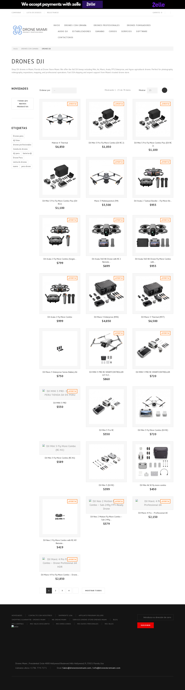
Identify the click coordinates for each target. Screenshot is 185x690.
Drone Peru (18, 157)
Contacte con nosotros (40, 615)
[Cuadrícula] (164, 90)
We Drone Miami (59, 619)
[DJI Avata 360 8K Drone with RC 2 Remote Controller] (106, 235)
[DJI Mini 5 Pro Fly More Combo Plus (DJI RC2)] (60, 177)
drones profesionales (22, 144)
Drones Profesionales (107, 25)
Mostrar (142, 90)
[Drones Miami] (30, 31)
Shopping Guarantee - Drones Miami (29, 619)
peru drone (26, 166)
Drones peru (18, 136)
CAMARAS (99, 31)
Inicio (56, 25)
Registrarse (53, 12)
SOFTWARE (141, 31)
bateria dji (27, 153)
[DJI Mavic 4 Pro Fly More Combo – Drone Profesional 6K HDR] (60, 563)
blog (115, 619)
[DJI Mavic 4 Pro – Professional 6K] (153, 503)
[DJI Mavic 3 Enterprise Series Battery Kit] (60, 348)
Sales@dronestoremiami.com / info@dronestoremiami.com (91, 668)
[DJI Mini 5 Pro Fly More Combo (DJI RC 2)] (106, 119)
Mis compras (18, 624)
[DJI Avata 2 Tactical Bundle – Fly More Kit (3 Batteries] (153, 177)
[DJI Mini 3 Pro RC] (106, 406)
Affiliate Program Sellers (91, 615)
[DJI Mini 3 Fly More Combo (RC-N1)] (60, 448)
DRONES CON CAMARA (29, 49)
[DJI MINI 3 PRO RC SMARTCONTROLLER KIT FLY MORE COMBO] (106, 348)
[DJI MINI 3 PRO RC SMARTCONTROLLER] (153, 348)
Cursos (113, 31)
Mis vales (109, 624)
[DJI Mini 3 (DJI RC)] (106, 462)
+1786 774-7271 (38, 668)
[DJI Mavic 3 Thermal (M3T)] (153, 293)
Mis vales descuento (40, 624)
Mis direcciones (63, 624)
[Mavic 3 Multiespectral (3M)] (106, 177)
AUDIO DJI (63, 31)
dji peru (16, 153)
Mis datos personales (87, 624)
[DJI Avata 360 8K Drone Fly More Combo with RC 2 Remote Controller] (153, 235)
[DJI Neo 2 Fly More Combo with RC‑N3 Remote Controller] (60, 517)
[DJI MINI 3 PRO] (60, 393)
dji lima (16, 140)
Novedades (20, 88)
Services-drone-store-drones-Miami (90, 619)
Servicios (126, 31)
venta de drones (20, 162)
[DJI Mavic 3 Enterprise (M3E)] (106, 293)
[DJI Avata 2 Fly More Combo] (60, 293)
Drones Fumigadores (139, 25)
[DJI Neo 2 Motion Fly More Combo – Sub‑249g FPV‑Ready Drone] (106, 505)
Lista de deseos (34, 12)
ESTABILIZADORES (81, 31)
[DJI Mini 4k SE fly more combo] (153, 462)
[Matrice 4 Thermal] (60, 119)
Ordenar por (44, 90)
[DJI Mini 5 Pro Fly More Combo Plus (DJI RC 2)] (153, 119)
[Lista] (170, 90)
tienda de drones (20, 149)
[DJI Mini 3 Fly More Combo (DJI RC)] (153, 406)
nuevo (15, 166)
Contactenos (65, 37)
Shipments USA (65, 615)
